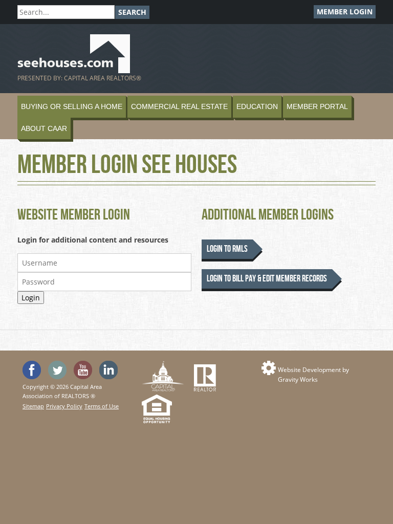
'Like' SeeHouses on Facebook (32, 370)
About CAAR (44, 128)
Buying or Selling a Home (71, 106)
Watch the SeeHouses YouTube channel (83, 370)
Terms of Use (101, 406)
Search (132, 12)
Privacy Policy (64, 406)
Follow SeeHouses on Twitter (57, 370)
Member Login (345, 11)
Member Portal (317, 106)
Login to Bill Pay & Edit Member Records (267, 278)
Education (257, 106)
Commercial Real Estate (179, 106)
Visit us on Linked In (108, 370)
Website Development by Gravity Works (313, 374)
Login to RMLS (227, 249)
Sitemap (33, 406)
